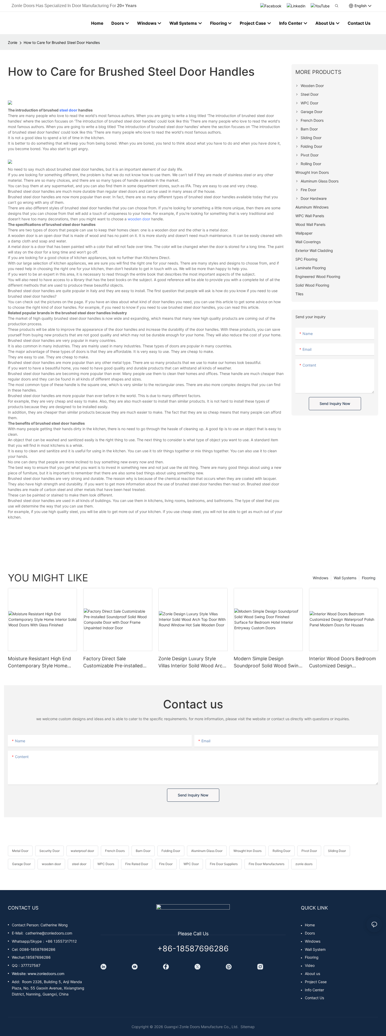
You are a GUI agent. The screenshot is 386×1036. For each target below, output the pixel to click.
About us (312, 973)
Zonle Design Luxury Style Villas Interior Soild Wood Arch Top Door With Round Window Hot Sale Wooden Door (192, 662)
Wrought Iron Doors (247, 851)
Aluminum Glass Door (206, 851)
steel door (68, 110)
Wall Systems (345, 578)
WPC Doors (105, 864)
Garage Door (21, 864)
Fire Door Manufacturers (266, 864)
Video (310, 965)
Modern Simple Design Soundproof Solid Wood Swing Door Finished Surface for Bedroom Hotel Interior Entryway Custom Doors (267, 662)
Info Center (314, 990)
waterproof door (82, 851)
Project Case (316, 981)
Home (310, 925)
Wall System (315, 949)
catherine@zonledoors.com (48, 933)
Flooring (368, 578)
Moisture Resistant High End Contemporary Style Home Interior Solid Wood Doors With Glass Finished (42, 662)
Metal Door (20, 851)
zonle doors (303, 864)
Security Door (49, 851)
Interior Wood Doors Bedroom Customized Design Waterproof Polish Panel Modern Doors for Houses (342, 662)
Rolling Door (281, 851)
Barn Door (143, 851)
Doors (310, 933)
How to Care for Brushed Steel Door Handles (62, 42)
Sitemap (247, 1026)
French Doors (115, 851)
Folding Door (170, 851)
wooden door (139, 219)
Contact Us (314, 998)
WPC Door (191, 864)
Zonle (12, 42)
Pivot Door (309, 851)
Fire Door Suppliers (224, 864)
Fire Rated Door (136, 864)
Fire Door (166, 864)
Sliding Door (337, 851)
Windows (320, 578)
